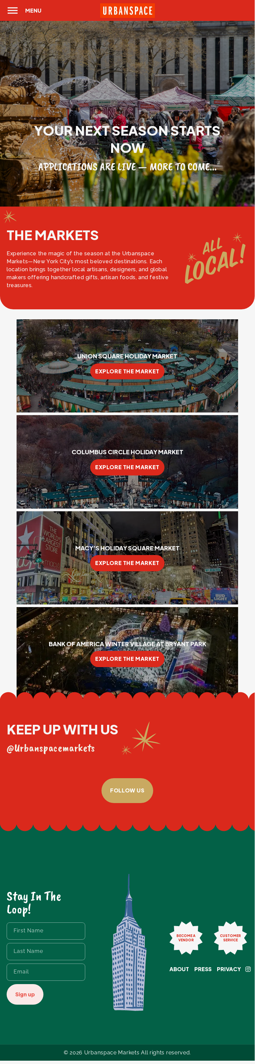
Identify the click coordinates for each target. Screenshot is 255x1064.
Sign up (25, 994)
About (179, 969)
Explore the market (127, 371)
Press (203, 969)
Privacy (229, 969)
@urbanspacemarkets (51, 747)
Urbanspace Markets (112, 1052)
